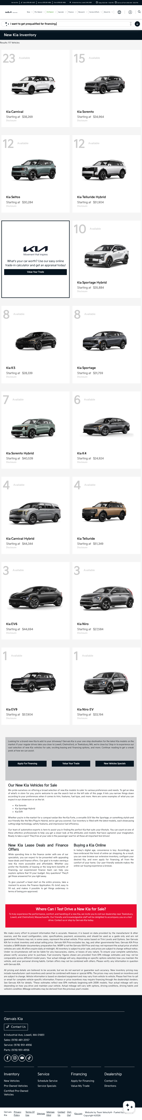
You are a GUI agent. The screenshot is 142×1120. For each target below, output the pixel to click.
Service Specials (47, 1085)
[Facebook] (7, 1058)
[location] (70, 2)
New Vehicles (12, 1080)
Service (43, 1074)
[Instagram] (14, 1058)
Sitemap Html (50, 1114)
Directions (110, 1085)
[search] (139, 12)
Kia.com (78, 1113)
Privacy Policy (17, 1114)
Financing (79, 1074)
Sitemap (41, 1113)
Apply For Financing (27, 763)
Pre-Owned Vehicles (16, 1085)
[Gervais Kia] (13, 12)
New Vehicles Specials (115, 763)
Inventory (11, 1074)
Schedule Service (47, 1080)
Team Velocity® (104, 1112)
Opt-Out (69, 1114)
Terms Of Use (30, 1114)
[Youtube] (22, 1058)
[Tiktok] (29, 1058)
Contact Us (18, 1027)
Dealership (113, 1074)
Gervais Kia (8, 1114)
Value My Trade (80, 1085)
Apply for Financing (82, 1080)
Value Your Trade (35, 272)
